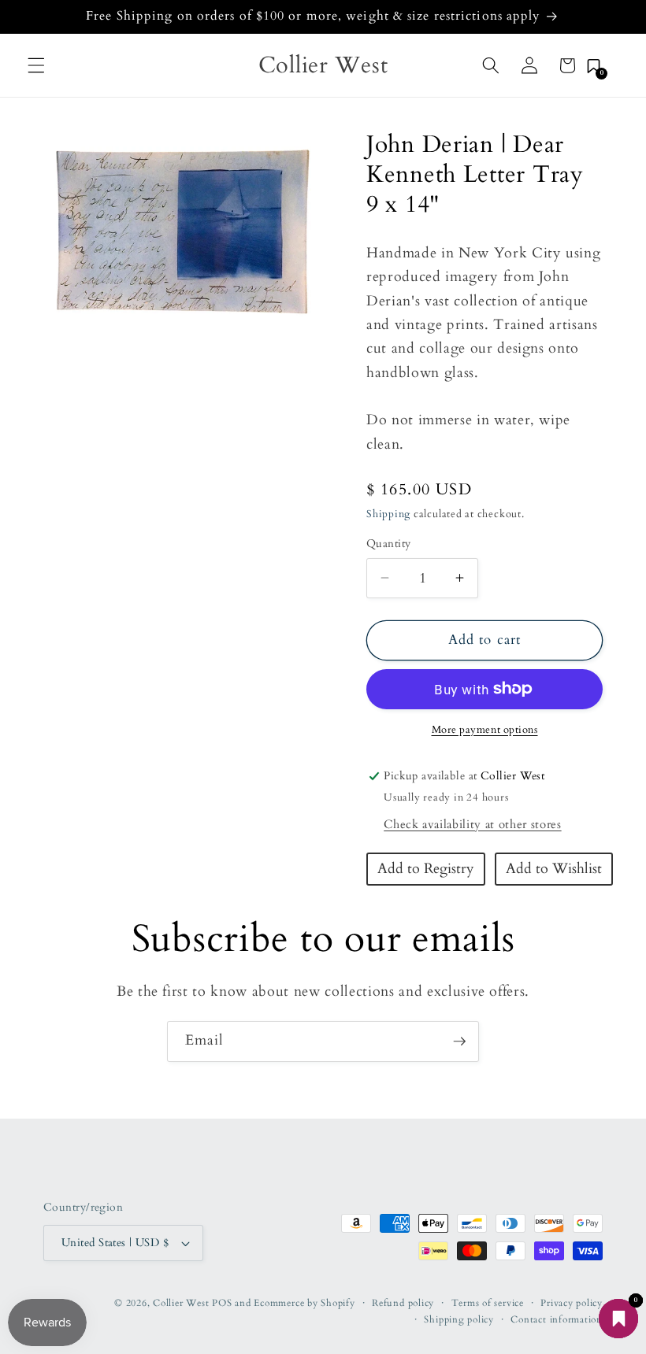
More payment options (485, 730)
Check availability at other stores (472, 824)
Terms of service (487, 1303)
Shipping (388, 514)
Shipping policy (459, 1319)
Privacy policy (571, 1303)
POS (222, 1303)
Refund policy (403, 1303)
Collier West (181, 1303)
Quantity (388, 543)
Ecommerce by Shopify (304, 1303)
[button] (36, 65)
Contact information (556, 1319)
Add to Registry (425, 869)
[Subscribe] (459, 1041)
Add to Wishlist (554, 869)
